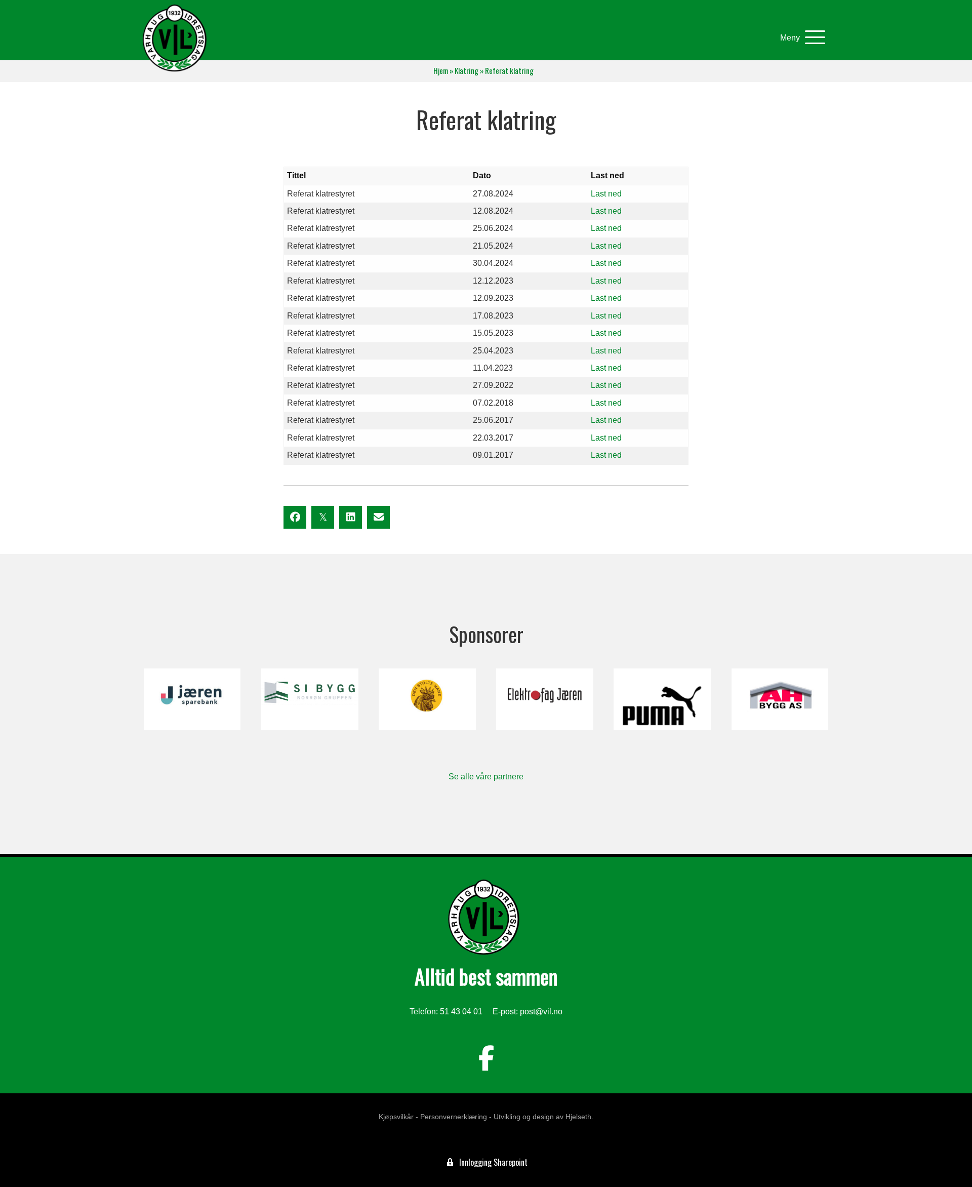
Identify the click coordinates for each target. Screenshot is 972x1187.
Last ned (606, 193)
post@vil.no (541, 1011)
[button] (800, 37)
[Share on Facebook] (295, 517)
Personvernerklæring (453, 1117)
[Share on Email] (378, 517)
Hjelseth (578, 1117)
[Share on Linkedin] (350, 517)
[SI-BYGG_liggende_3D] (309, 699)
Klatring (466, 70)
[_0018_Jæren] (192, 699)
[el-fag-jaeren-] (544, 699)
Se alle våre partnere (486, 776)
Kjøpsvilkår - (398, 1117)
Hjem (440, 70)
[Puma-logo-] (662, 699)
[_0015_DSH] (427, 699)
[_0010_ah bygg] (780, 699)
